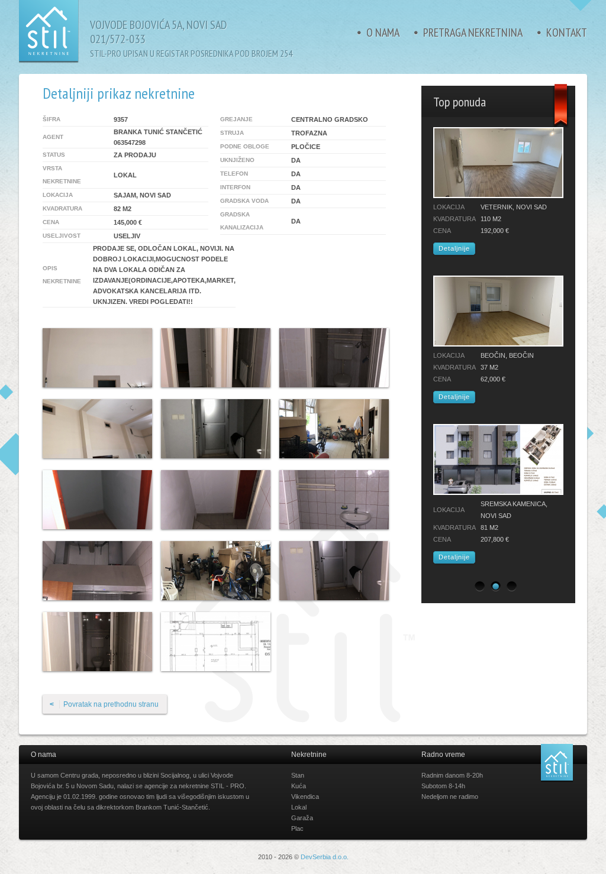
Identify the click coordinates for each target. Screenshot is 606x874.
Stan (297, 775)
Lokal (299, 807)
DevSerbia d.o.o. (325, 856)
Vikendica (305, 796)
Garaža (302, 817)
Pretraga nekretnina (473, 32)
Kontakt (566, 32)
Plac (297, 828)
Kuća (298, 785)
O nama (382, 32)
